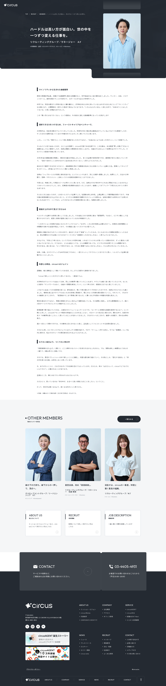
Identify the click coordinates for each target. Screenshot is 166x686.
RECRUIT (111, 680)
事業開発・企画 (36, 46)
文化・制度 (107, 647)
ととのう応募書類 (133, 620)
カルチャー (84, 647)
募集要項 (107, 643)
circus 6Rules (85, 613)
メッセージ (107, 639)
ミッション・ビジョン (88, 609)
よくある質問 (108, 654)
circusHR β (131, 613)
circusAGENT (131, 609)
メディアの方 (131, 650)
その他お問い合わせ (133, 654)
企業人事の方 (131, 643)
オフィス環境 (108, 616)
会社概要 (107, 609)
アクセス (107, 613)
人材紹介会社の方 (133, 639)
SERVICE (82, 680)
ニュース (84, 639)
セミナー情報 (85, 650)
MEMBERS (42, 14)
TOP (26, 14)
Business (67, 46)
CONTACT (127, 680)
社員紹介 (107, 650)
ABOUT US (48, 680)
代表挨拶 (84, 616)
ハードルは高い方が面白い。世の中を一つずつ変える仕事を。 (67, 14)
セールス (59, 46)
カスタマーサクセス (49, 46)
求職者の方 (130, 647)
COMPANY (65, 680)
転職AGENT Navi (133, 616)
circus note (85, 654)
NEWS (96, 680)
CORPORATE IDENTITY (89, 620)
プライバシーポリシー (33, 669)
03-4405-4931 (32, 620)
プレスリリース (86, 643)
